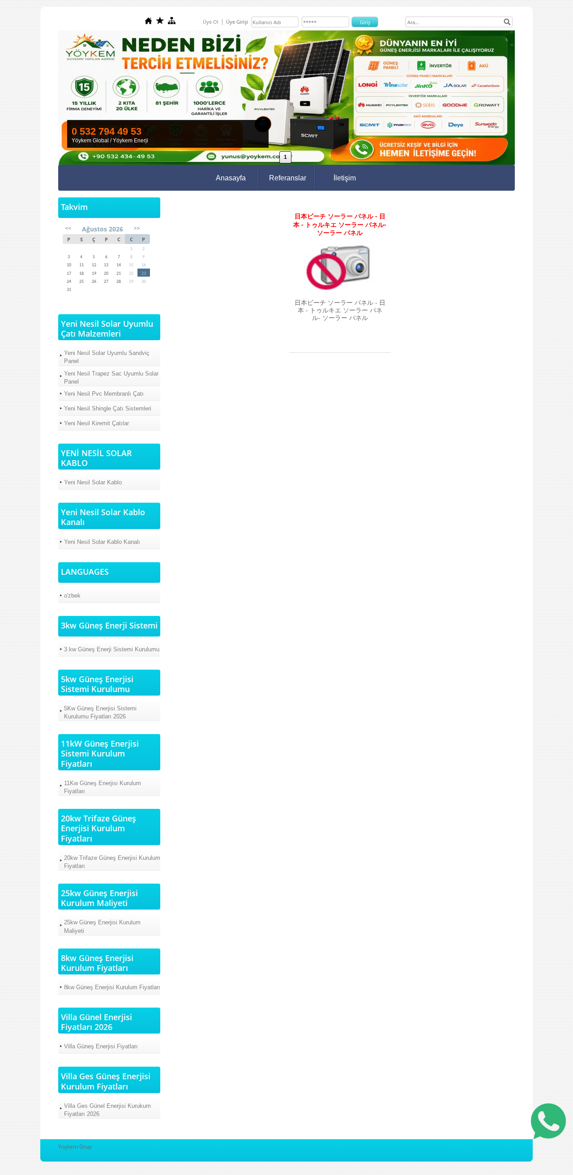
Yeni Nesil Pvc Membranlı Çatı (104, 393)
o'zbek (72, 595)
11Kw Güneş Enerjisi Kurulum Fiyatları (102, 787)
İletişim (345, 178)
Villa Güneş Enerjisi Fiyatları (101, 1046)
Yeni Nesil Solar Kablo (93, 482)
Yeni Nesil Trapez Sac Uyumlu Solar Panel (111, 377)
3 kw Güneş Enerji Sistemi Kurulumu (111, 649)
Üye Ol (210, 21)
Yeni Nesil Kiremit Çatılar (96, 423)
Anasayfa (231, 178)
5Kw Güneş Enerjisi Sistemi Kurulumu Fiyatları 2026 (100, 712)
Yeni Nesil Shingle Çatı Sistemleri (107, 408)
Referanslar (287, 178)
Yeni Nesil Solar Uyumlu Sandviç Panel (107, 357)
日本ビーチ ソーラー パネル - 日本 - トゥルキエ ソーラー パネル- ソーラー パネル (339, 224)
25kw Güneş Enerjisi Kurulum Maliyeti (102, 926)
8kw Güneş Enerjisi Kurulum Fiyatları (112, 987)
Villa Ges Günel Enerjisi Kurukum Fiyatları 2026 (107, 1109)
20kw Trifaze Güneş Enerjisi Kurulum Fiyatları (112, 862)
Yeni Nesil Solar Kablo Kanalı (102, 541)
